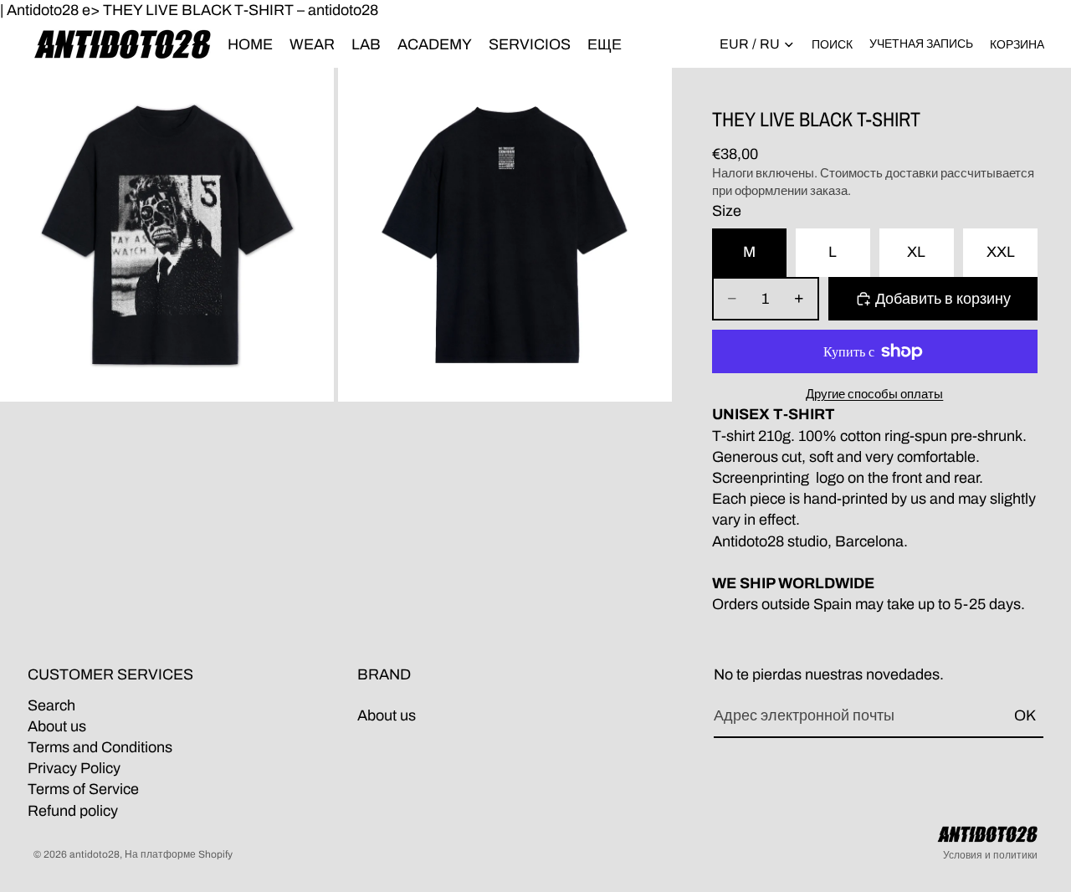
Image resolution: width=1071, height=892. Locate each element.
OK (1025, 715)
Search (51, 705)
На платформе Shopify (179, 854)
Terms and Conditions (100, 747)
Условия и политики (990, 855)
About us (57, 726)
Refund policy (73, 810)
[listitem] (604, 44)
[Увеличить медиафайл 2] (505, 235)
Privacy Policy (74, 768)
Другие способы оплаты (874, 394)
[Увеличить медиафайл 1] (167, 235)
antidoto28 (94, 854)
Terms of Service (83, 790)
